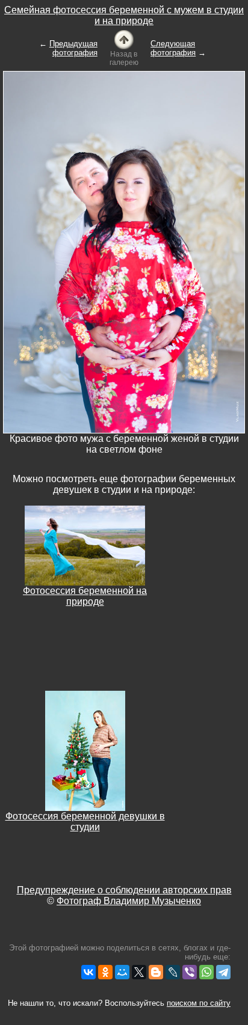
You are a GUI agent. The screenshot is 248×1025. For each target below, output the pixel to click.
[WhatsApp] (206, 972)
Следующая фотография (173, 48)
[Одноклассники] (105, 972)
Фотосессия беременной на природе (85, 596)
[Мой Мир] (122, 972)
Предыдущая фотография (73, 48)
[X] (139, 972)
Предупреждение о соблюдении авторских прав (124, 890)
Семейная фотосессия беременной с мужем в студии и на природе (124, 15)
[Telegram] (223, 972)
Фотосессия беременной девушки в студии (85, 821)
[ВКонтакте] (88, 972)
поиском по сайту (199, 1003)
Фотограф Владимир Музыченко (129, 901)
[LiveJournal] (173, 972)
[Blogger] (156, 972)
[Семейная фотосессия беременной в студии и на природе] (124, 39)
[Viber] (189, 972)
